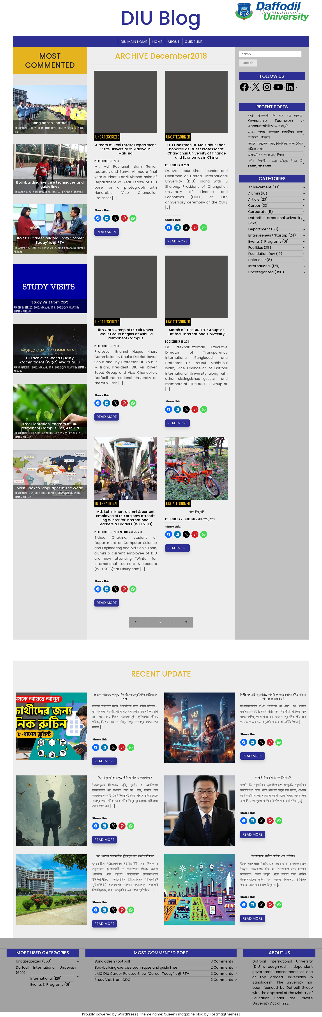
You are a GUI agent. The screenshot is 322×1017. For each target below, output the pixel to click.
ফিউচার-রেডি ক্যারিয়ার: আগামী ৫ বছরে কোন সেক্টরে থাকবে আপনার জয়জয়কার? (273, 696)
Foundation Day (261, 253)
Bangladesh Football (50, 122)
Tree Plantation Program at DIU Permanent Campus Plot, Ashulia (50, 426)
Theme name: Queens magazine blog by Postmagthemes (188, 1014)
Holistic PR (257, 259)
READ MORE (107, 231)
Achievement (259, 187)
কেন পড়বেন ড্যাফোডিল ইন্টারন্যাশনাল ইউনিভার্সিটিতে (125, 856)
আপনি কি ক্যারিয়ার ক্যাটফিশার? (273, 777)
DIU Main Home (133, 41)
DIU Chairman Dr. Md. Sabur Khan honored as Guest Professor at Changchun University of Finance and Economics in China (196, 151)
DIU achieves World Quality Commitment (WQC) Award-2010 (50, 360)
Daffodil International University (275, 217)
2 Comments (222, 967)
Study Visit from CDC (50, 302)
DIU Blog (161, 18)
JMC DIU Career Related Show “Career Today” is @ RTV (50, 240)
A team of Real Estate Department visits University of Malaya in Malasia (125, 149)
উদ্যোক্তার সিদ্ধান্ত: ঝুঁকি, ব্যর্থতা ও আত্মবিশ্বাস (125, 777)
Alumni (254, 193)
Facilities (255, 247)
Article (254, 199)
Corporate (257, 211)
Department (259, 229)
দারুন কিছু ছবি (196, 511)
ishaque (78, 191)
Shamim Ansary (22, 311)
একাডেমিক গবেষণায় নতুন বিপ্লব (266, 154)
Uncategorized (107, 137)
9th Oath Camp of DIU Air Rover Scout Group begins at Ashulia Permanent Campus (125, 334)
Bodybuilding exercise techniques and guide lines (50, 184)
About (174, 41)
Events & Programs (264, 241)
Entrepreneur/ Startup (267, 235)
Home (157, 41)
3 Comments (222, 961)
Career (254, 205)
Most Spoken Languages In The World (50, 488)
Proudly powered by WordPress (109, 1014)
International (106, 503)
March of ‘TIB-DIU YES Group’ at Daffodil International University (196, 332)
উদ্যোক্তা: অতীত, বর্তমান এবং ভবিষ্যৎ (273, 856)
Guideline (193, 41)
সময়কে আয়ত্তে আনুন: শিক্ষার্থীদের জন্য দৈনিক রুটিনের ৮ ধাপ (125, 696)
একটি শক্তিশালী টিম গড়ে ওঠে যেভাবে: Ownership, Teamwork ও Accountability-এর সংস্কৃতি (275, 120)
